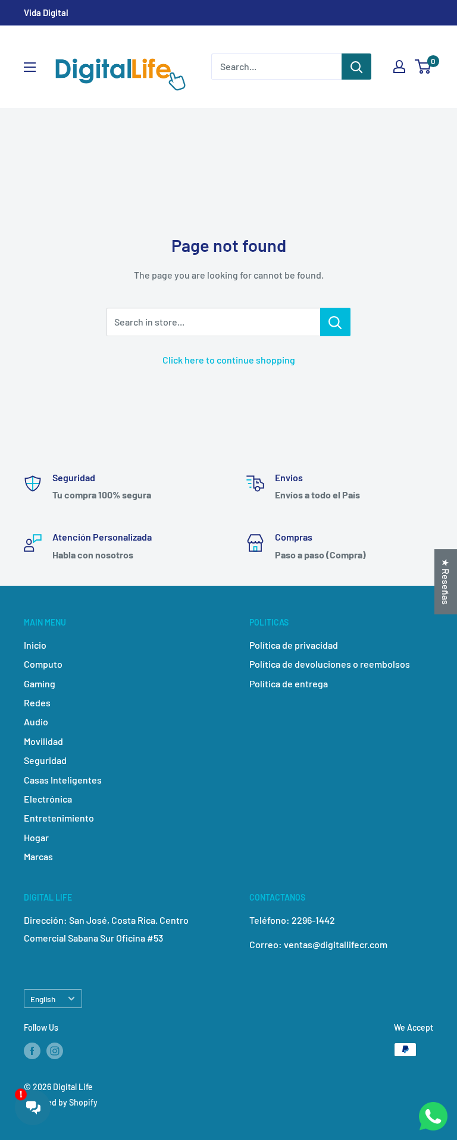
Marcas (38, 856)
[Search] (356, 66)
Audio (36, 721)
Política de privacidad (293, 644)
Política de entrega (288, 683)
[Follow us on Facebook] (32, 1051)
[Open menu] (30, 67)
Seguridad (45, 760)
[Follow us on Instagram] (54, 1051)
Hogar (36, 837)
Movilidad (43, 741)
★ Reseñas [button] (446, 581)
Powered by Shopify (61, 1102)
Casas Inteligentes (63, 779)
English (42, 999)
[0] (423, 66)
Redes (37, 702)
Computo (43, 664)
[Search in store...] (335, 322)
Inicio (35, 644)
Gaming (39, 683)
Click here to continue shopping (228, 359)
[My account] (399, 66)
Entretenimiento (59, 817)
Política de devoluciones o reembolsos (329, 664)
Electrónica (48, 798)
